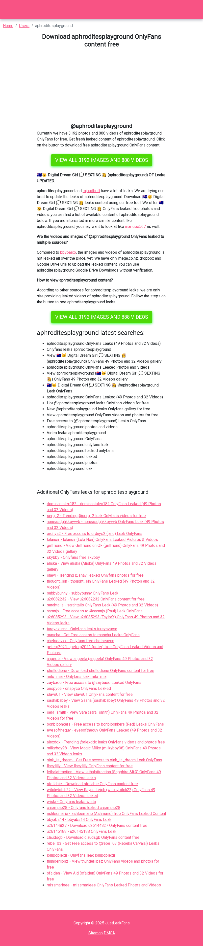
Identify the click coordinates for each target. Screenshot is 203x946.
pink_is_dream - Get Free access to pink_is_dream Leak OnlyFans (104, 760)
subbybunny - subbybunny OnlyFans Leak (82, 593)
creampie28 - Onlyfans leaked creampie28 (83, 807)
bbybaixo (68, 252)
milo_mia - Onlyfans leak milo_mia (76, 676)
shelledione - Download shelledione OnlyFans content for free (100, 670)
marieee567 (135, 226)
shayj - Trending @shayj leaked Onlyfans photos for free (95, 575)
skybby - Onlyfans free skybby (73, 557)
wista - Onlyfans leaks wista (71, 801)
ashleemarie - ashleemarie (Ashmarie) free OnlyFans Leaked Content (106, 813)
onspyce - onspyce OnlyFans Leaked (79, 688)
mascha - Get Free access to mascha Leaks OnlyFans (93, 634)
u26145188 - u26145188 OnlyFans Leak (81, 831)
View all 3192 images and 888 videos (101, 160)
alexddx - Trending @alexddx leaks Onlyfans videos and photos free (106, 742)
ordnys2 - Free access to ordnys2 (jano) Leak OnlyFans (94, 533)
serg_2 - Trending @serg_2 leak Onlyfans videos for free (96, 515)
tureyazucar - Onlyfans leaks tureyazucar (82, 629)
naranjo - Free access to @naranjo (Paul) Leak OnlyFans (95, 611)
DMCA (109, 933)
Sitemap (95, 933)
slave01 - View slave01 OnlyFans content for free (90, 694)
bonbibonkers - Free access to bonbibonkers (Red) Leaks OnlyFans (105, 724)
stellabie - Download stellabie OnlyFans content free (92, 783)
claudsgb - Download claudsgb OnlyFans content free (93, 837)
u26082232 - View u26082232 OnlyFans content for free (96, 599)
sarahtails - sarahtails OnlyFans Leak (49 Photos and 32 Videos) (102, 605)
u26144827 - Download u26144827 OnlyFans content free (97, 825)
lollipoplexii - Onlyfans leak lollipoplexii (81, 855)
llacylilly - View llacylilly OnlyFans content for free (90, 766)
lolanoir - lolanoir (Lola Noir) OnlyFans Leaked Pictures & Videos (102, 539)
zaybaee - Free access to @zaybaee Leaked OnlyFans (94, 682)
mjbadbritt (91, 190)
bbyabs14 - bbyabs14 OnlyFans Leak (79, 819)
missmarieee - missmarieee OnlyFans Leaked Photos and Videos (104, 885)
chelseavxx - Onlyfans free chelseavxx (80, 640)
